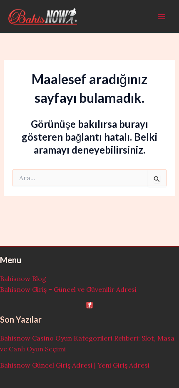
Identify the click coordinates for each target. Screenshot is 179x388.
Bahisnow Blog (23, 278)
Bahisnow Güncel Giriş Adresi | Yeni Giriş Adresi (74, 365)
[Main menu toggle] (161, 16)
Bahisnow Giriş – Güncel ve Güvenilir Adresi (68, 289)
